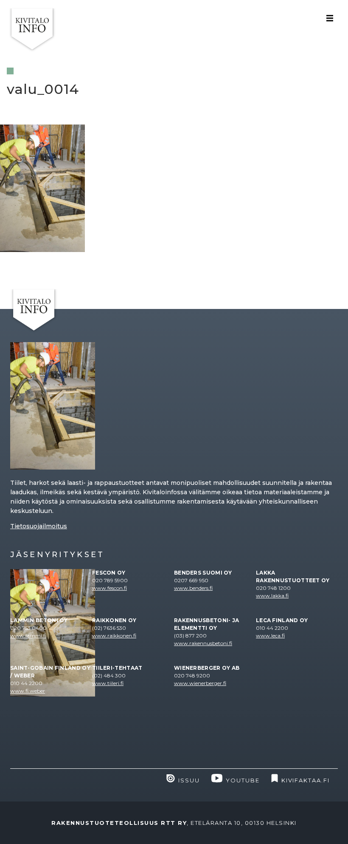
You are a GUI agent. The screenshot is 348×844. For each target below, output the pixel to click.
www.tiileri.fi (107, 683)
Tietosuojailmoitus (38, 526)
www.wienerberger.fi (200, 683)
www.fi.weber (27, 691)
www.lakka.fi (272, 595)
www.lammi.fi (28, 635)
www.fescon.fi (109, 588)
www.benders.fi (193, 588)
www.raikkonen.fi (114, 635)
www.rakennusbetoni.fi (203, 643)
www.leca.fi (270, 635)
